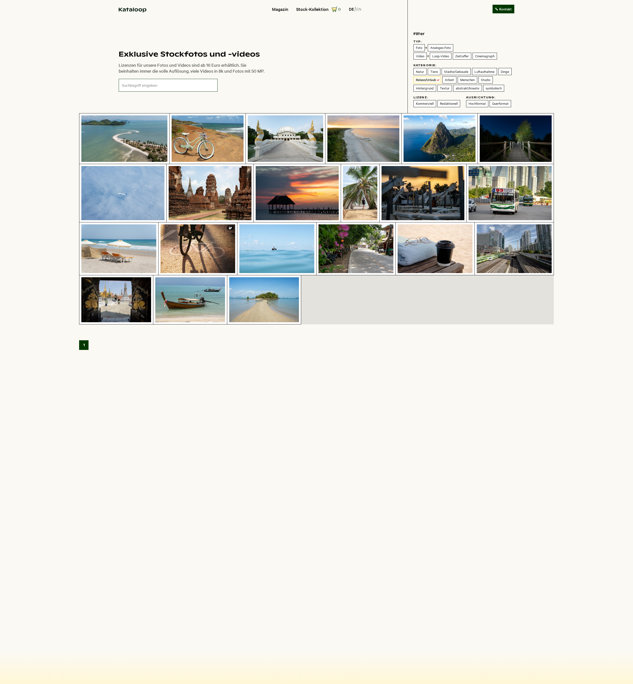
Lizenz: (420, 97)
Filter (419, 34)
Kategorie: (424, 65)
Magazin (280, 9)
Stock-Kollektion (312, 9)
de (351, 9)
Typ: (417, 41)
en (358, 9)
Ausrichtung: (481, 97)
